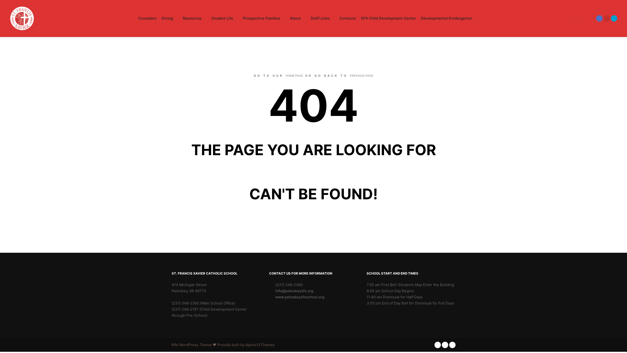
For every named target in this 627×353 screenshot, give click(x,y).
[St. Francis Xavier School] (22, 18)
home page (294, 75)
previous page (361, 75)
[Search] (584, 18)
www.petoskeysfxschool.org (299, 297)
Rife (174, 344)
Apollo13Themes (260, 344)
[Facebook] (599, 18)
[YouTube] (606, 18)
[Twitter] (614, 18)
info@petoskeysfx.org (294, 291)
